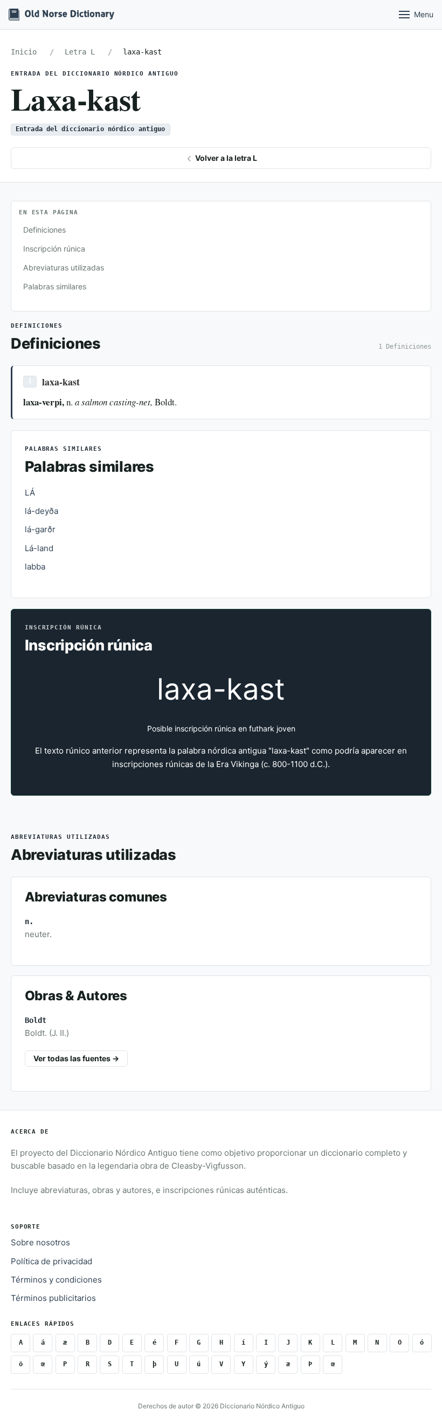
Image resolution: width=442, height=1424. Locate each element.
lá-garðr (40, 529)
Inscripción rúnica (54, 248)
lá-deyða (41, 511)
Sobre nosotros (40, 1242)
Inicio (24, 52)
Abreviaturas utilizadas (63, 267)
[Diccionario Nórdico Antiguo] (61, 14)
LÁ (30, 492)
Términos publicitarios (53, 1298)
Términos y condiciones (56, 1279)
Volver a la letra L (225, 157)
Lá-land (39, 548)
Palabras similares (54, 286)
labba (35, 566)
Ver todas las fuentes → (76, 1058)
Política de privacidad (51, 1261)
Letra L (80, 52)
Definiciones (44, 229)
